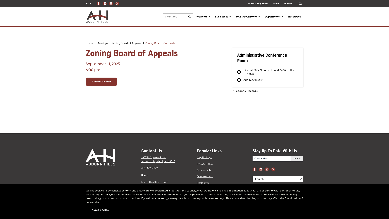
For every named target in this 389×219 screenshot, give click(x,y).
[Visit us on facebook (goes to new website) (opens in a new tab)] (98, 3)
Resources (294, 16)
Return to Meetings (245, 90)
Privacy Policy (205, 163)
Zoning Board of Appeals (126, 43)
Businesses (221, 16)
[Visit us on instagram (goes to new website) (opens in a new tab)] (111, 3)
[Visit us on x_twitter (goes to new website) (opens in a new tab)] (117, 3)
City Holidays (204, 157)
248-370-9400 (149, 167)
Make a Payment (258, 3)
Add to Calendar (101, 81)
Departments (273, 16)
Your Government (246, 16)
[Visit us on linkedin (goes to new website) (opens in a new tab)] (105, 3)
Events (288, 3)
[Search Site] (300, 4)
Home (89, 43)
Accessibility (204, 170)
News (276, 3)
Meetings (102, 43)
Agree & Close (100, 210)
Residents (201, 16)
